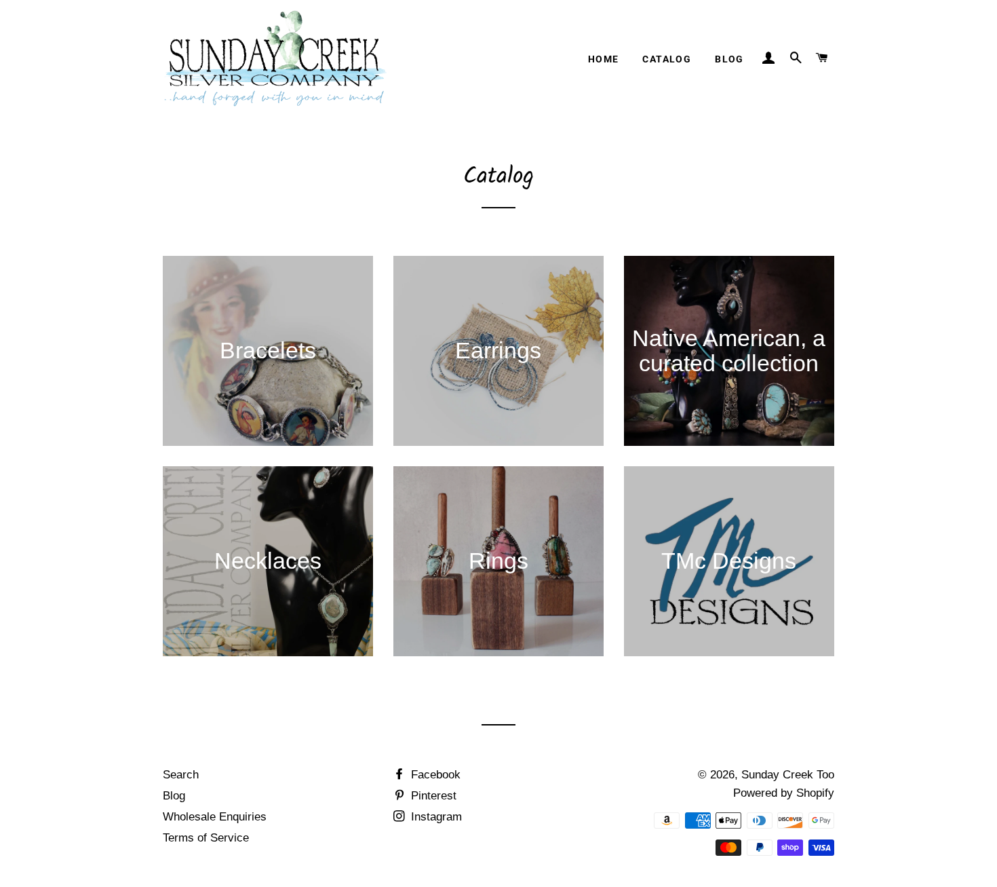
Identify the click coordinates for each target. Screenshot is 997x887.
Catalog (666, 59)
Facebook (434, 774)
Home (603, 59)
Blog (729, 59)
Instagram (435, 816)
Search (181, 774)
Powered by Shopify (783, 793)
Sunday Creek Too (787, 774)
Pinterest (432, 795)
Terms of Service (206, 837)
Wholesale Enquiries (215, 816)
